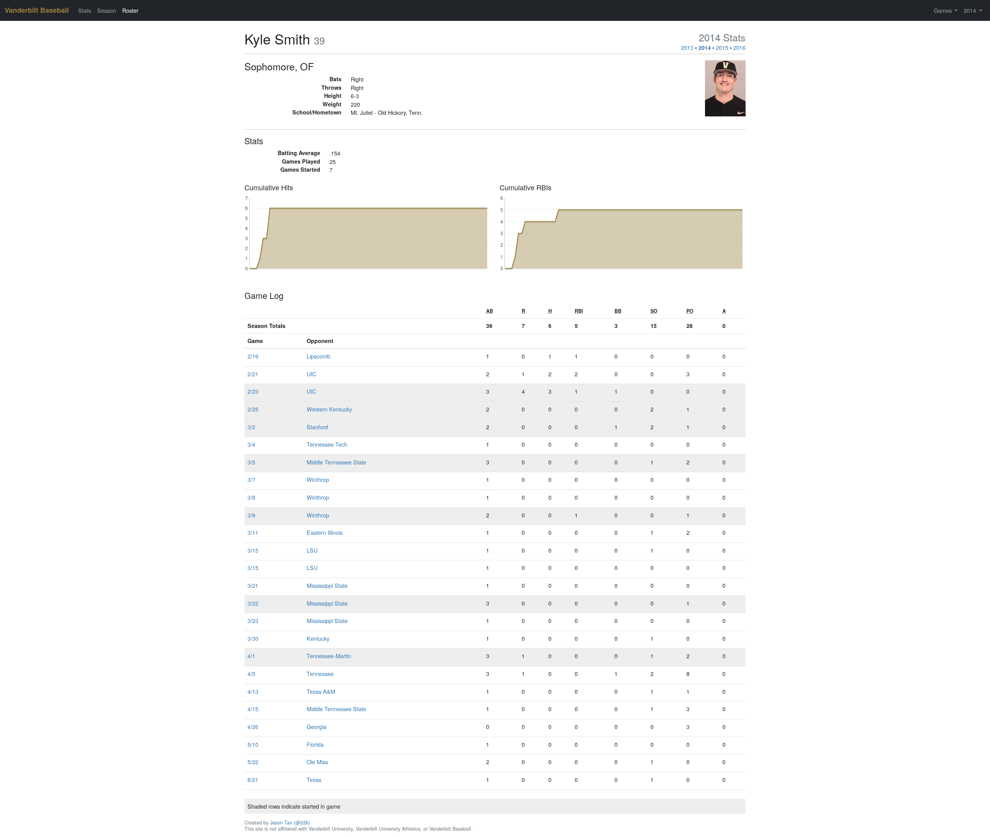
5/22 (253, 762)
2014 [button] (971, 10)
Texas (314, 779)
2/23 (253, 391)
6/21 (253, 779)
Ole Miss (317, 762)
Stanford (317, 427)
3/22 (253, 603)
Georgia (316, 726)
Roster (130, 10)
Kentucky (318, 638)
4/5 (251, 673)
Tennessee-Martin (329, 656)
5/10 (253, 744)
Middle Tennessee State (336, 462)
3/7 (251, 479)
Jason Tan (281, 822)
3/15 (253, 550)
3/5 (251, 462)
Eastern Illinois (325, 532)
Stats (84, 10)
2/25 (253, 409)
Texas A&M (321, 691)
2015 (722, 47)
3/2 (251, 427)
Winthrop (318, 479)
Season (106, 10)
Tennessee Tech (327, 444)
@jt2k (301, 822)
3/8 (251, 497)
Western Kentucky (329, 409)
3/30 (253, 638)
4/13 (253, 691)
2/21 (253, 374)
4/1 (251, 656)
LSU (312, 550)
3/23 (253, 620)
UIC (311, 374)
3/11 (253, 532)
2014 (704, 47)
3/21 (253, 585)
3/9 (251, 515)
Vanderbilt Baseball (37, 10)
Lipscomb (318, 356)
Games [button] (943, 10)
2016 (739, 47)
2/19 (253, 356)
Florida (315, 744)
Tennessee (320, 673)
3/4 (251, 444)
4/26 (253, 726)
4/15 (253, 709)
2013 (687, 47)
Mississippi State (327, 585)
